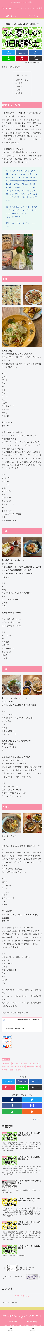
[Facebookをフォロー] (12, 1105)
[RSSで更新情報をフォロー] (32, 1111)
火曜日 (19, 93)
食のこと (6, 1059)
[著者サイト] (12, 1099)
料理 (5, 1070)
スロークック (20, 1066)
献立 (11, 1070)
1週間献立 (7, 1063)
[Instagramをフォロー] (32, 1105)
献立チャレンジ (22, 80)
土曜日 (19, 83)
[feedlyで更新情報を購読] (12, 1111)
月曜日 (19, 89)
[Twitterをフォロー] (32, 1099)
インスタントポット (31, 1063)
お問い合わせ (12, 1321)
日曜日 (19, 86)
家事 (38, 1066)
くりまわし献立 (8, 1066)
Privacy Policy (32, 1321)
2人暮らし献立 (17, 1063)
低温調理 (31, 1066)
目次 (19, 75)
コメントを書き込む (22, 1296)
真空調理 (19, 1070)
